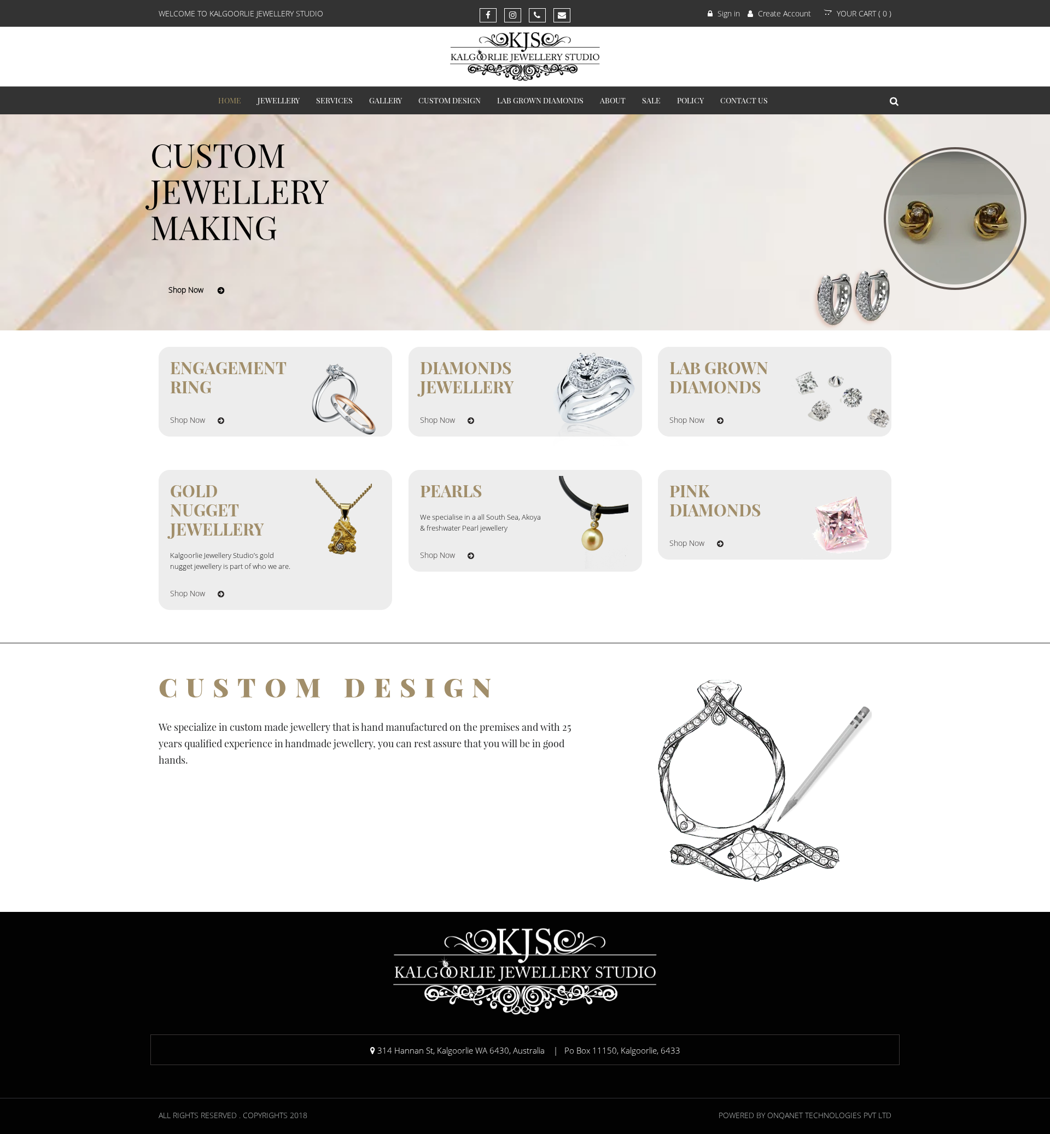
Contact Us (744, 100)
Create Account (783, 13)
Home (229, 100)
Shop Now (185, 289)
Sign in (727, 13)
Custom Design (449, 100)
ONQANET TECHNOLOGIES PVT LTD (829, 1115)
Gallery (385, 100)
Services (334, 100)
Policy (690, 100)
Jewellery (279, 100)
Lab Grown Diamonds (540, 100)
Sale (651, 100)
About (613, 100)
